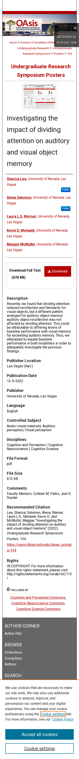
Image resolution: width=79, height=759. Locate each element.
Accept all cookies (40, 734)
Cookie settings (53, 714)
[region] (39, 719)
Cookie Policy (63, 719)
